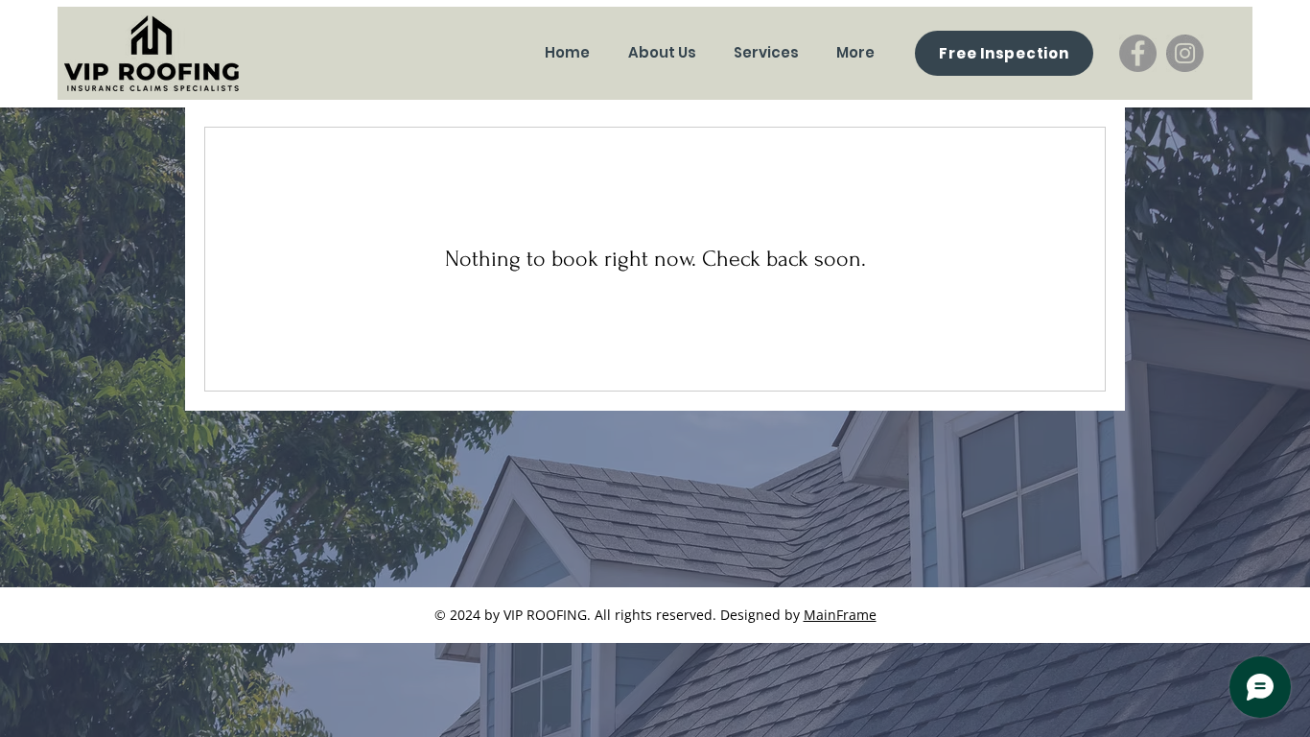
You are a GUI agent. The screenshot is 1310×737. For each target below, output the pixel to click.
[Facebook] (1138, 53)
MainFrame (840, 615)
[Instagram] (1185, 53)
